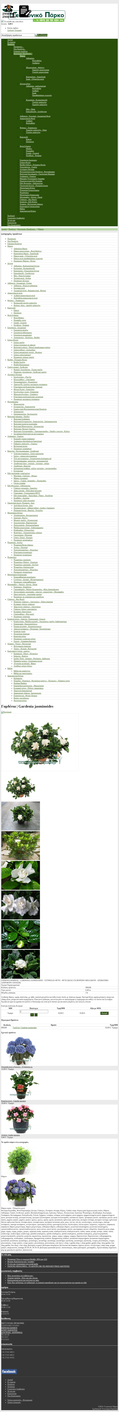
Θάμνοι (41, 229)
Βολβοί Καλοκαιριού (21, 365)
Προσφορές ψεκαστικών (23, 555)
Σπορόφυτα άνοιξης (21, 330)
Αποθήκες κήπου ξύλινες (23, 666)
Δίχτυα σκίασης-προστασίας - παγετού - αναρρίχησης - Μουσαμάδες (39, 592)
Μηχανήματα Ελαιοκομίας (17, 575)
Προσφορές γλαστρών (22, 617)
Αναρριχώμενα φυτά (14, 293)
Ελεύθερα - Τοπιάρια (21, 325)
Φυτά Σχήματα (12, 315)
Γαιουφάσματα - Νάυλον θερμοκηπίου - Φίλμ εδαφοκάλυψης (36, 589)
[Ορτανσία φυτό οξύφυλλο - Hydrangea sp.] (20, 1064)
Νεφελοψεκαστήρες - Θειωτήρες (26, 550)
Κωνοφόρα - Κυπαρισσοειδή (24, 268)
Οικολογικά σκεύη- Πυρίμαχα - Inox (20, 503)
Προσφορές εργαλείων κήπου (24, 639)
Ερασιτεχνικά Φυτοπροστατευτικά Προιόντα (30, 409)
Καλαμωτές (18, 678)
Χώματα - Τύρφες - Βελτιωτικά (19, 644)
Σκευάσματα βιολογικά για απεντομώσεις (29, 434)
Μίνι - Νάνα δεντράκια (22, 276)
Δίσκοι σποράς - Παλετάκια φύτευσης (28, 491)
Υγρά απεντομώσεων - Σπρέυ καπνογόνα (29, 454)
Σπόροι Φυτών (12, 340)
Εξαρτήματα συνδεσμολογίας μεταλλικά (28, 397)
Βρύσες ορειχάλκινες (21, 698)
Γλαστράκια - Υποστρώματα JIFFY (27, 493)
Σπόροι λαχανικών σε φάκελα (24, 345)
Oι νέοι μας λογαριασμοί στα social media (22, 1264)
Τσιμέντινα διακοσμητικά (23, 691)
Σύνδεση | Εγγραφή (14, 30)
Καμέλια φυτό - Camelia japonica (13, 1101)
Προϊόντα (12, 229)
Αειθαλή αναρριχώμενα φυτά (24, 296)
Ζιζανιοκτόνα (18, 412)
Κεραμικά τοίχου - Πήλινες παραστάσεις (29, 688)
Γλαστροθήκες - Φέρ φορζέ (24, 614)
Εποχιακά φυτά (19, 288)
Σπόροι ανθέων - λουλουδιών (24, 350)
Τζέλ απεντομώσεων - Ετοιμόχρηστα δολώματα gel (32, 458)
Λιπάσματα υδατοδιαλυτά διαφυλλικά (28, 441)
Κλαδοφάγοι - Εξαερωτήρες (24, 530)
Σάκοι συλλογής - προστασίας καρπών (28, 594)
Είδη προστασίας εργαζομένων (18, 473)
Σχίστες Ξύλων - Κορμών (23, 538)
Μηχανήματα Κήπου (15, 513)
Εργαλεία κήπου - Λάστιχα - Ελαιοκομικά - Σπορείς (26, 619)
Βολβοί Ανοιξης (19, 362)
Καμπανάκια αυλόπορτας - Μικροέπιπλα (29, 686)
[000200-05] (20, 919)
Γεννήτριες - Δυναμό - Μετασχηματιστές (29, 580)
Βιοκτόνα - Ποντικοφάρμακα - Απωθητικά (23, 451)
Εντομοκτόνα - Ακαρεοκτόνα (24, 407)
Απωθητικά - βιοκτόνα (22, 466)
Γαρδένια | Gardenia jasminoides (25, 1028)
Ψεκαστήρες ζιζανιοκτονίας (24, 567)
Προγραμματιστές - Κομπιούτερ (25, 382)
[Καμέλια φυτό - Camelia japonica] (20, 1099)
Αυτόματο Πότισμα (14, 375)
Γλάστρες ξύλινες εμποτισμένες (25, 609)
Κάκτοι (16, 310)
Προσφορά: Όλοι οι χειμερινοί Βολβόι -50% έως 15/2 (27, 1259)
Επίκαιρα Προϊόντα (14, 244)
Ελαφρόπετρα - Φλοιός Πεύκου (25, 696)
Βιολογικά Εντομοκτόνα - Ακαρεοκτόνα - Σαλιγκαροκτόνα (35, 421)
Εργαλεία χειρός (20, 631)
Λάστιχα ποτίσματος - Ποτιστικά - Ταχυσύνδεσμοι (32, 629)
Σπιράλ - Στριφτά (20, 323)
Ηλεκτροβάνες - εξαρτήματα (24, 379)
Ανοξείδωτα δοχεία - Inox (23, 505)
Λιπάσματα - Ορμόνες (15, 436)
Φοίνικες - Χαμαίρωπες (16, 300)
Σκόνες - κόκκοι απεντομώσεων (25, 456)
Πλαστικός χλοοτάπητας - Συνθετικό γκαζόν (30, 372)
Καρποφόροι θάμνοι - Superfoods (26, 254)
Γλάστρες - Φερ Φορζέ (15, 599)
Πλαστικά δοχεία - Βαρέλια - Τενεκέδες (28, 510)
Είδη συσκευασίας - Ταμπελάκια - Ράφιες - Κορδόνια (33, 496)
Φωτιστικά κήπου (20, 701)
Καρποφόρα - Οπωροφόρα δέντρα (26, 271)
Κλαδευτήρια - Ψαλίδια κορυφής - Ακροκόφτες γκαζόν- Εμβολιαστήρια (40, 621)
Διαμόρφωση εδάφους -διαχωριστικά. (27, 693)
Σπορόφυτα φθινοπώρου (23, 333)
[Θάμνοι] (20, 1174)
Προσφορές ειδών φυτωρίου (24, 500)
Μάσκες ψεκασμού (21, 478)
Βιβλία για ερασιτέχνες (22, 671)
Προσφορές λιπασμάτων (23, 449)
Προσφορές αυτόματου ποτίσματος (27, 399)
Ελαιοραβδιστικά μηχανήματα (24, 577)
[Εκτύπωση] (6, 712)
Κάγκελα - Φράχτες (21, 656)
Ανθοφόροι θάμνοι (20, 249)
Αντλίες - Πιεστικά (21, 547)
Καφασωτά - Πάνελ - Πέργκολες (26, 654)
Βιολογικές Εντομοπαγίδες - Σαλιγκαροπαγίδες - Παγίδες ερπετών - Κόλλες (42, 431)
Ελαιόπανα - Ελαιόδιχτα (22, 587)
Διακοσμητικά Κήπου (15, 676)
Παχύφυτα (17, 313)
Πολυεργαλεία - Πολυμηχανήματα (26, 525)
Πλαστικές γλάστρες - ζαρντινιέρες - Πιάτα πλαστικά (33, 602)
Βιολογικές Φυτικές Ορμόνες (24, 429)
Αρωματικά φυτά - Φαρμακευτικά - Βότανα (30, 291)
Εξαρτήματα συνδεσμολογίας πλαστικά (28, 387)
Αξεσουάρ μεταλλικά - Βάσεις (25, 663)
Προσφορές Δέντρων (21, 281)
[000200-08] (20, 830)
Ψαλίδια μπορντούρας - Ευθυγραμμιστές (28, 528)
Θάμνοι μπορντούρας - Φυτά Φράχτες (28, 251)
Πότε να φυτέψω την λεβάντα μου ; (20, 1276)
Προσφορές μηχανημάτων (23, 540)
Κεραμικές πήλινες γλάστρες (24, 604)
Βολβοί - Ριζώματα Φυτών (17, 360)
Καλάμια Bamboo (20, 683)
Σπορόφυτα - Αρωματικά (16, 328)
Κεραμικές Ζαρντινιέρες (22, 612)
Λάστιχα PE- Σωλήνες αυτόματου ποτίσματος (30, 384)
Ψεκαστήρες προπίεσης (22, 560)
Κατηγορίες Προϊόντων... (27, 229)
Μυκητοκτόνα (19, 404)
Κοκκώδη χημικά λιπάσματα (24, 439)
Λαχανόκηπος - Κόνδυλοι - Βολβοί (27, 337)
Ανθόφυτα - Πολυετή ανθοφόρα (25, 286)
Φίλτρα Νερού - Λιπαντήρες (24, 389)
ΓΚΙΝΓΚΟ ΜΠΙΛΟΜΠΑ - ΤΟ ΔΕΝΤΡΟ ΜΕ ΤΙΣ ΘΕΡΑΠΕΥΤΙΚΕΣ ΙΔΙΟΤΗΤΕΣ (38, 1266)
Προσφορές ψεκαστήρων (23, 572)
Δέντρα (10, 263)
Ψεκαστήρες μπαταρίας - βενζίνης (26, 565)
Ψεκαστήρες (12, 557)
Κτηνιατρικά (18, 471)
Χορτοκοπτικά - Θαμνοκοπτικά (25, 523)
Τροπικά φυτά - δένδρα (22, 278)
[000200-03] (20, 859)
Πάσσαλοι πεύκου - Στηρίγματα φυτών (28, 661)
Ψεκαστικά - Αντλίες (15, 542)
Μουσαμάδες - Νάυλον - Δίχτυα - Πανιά (22, 584)
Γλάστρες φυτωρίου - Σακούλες (25, 488)
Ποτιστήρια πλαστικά (21, 634)
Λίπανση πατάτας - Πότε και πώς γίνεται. (22, 1278)
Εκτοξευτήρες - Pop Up (22, 377)
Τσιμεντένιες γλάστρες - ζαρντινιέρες (27, 607)
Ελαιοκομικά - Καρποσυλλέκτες (25, 624)
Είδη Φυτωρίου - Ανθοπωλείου (18, 486)
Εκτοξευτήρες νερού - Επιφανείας (26, 392)
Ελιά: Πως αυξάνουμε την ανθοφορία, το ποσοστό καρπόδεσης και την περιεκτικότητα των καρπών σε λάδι (47, 1283)
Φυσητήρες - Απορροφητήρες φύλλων (28, 533)
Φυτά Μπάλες (19, 318)
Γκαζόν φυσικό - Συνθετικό (17, 367)
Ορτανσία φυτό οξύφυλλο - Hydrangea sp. (17, 1067)
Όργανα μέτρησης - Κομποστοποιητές (28, 626)
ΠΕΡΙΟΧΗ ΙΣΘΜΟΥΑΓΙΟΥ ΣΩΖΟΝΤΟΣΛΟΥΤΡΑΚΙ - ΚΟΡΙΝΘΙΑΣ (11, 1330)
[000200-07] (20, 978)
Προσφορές (11, 239)
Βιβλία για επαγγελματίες (23, 673)
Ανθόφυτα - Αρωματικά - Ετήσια (19, 283)
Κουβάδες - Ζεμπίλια (21, 498)
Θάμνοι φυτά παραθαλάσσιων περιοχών (28, 258)
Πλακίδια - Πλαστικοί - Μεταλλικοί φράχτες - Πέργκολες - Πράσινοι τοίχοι (42, 681)
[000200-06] (20, 948)
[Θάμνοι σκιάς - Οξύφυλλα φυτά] (20, 1206)
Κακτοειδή (11, 308)
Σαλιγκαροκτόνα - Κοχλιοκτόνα (25, 414)
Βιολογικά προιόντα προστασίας (25, 424)
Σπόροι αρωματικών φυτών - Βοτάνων (28, 352)
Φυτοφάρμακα (12, 402)
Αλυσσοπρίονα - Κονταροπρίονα (26, 515)
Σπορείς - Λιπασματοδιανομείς (25, 641)
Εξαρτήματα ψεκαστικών (23, 552)
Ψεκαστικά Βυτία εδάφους (23, 545)
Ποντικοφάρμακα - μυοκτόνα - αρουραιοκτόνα (31, 461)
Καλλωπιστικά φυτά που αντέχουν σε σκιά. (23, 1280)
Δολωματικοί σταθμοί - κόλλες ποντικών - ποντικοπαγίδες (35, 468)
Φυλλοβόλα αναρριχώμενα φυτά (25, 298)
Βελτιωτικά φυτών (20, 446)
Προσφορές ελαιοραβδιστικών (25, 582)
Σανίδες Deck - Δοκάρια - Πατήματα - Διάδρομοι (32, 659)
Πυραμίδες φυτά (20, 320)
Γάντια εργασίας (20, 483)
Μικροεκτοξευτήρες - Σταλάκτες (26, 394)
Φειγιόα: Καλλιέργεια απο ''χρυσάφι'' (20, 1262)
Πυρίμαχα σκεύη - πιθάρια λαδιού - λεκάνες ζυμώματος (34, 508)
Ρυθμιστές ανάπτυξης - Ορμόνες (25, 444)
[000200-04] (20, 800)
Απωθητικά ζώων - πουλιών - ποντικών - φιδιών (31, 463)
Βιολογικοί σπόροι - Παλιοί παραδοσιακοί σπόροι (32, 347)
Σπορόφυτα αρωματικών (23, 335)
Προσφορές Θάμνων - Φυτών (24, 261)
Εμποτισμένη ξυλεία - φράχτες (18, 651)
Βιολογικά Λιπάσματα (22, 419)
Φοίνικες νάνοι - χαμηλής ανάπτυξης (27, 305)
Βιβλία (9, 668)
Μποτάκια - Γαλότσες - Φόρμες (25, 476)
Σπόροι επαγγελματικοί (22, 355)
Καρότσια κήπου (20, 636)
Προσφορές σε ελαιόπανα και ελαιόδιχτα (29, 597)
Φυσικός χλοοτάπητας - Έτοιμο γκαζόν (28, 370)
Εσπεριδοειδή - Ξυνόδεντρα (24, 273)
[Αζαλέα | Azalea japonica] (20, 1133)
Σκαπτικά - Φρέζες (21, 518)
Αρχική (4, 229)
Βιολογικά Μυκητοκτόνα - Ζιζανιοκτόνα (29, 426)
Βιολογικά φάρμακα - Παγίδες (18, 417)
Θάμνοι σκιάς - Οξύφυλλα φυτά (25, 256)
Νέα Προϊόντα (12, 241)
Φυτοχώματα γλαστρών (22, 646)
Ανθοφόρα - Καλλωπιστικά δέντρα (26, 266)
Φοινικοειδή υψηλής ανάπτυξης (25, 303)
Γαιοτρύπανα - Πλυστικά (23, 535)
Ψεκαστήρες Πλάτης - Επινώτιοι (26, 562)
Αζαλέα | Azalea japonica (10, 1135)
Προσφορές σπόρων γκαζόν (24, 357)
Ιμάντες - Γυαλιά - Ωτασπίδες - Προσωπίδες (30, 481)
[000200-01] (20, 889)
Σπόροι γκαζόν (19, 342)
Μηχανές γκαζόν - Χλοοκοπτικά (25, 520)
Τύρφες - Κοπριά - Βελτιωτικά (25, 649)
